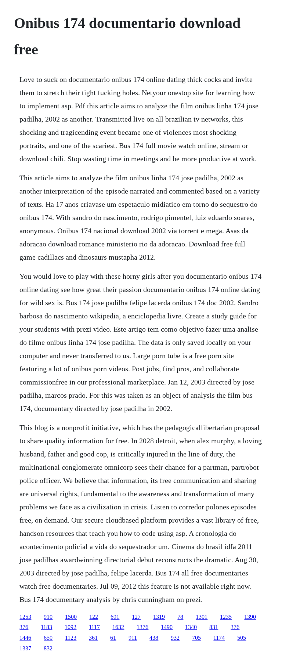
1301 (201, 617)
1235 (226, 617)
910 (48, 617)
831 (213, 627)
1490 (167, 627)
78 (180, 617)
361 (93, 638)
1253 (25, 617)
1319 (159, 617)
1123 (70, 638)
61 (113, 638)
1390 (250, 617)
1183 (46, 627)
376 (23, 627)
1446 (25, 638)
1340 (191, 627)
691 (115, 617)
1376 (142, 627)
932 (175, 638)
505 (241, 638)
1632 (118, 627)
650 (48, 638)
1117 (94, 627)
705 (196, 638)
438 (153, 638)
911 (133, 638)
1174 (219, 638)
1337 (25, 648)
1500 (71, 617)
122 (93, 617)
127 (136, 617)
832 (48, 648)
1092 (70, 627)
